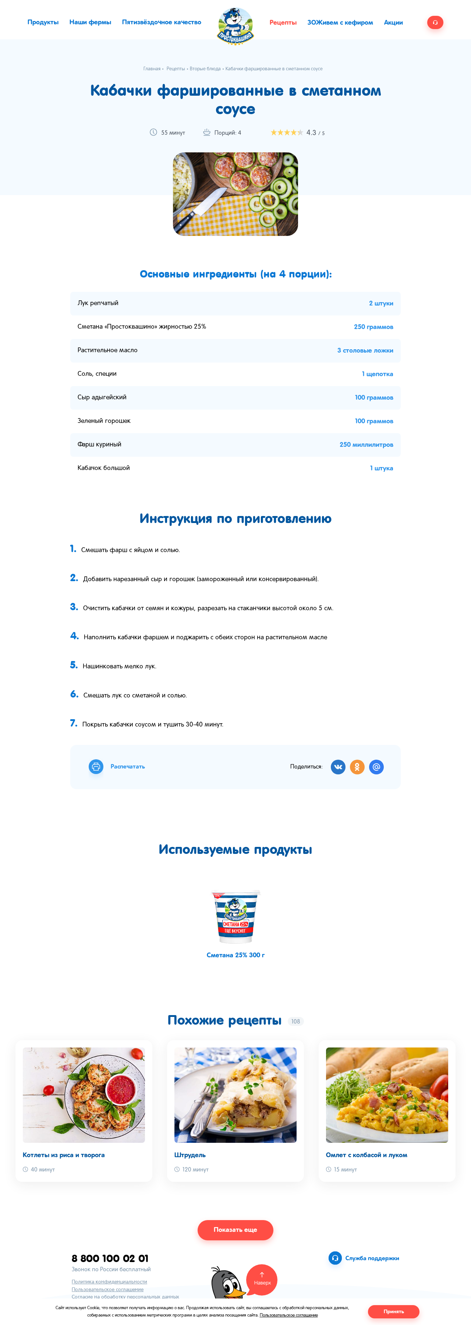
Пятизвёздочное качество (161, 22)
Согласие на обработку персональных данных (125, 1297)
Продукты (43, 22)
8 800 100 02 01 (110, 1258)
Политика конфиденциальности (109, 1282)
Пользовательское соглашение (108, 1289)
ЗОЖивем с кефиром (340, 23)
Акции (393, 23)
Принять (394, 1311)
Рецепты (283, 23)
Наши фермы (90, 22)
